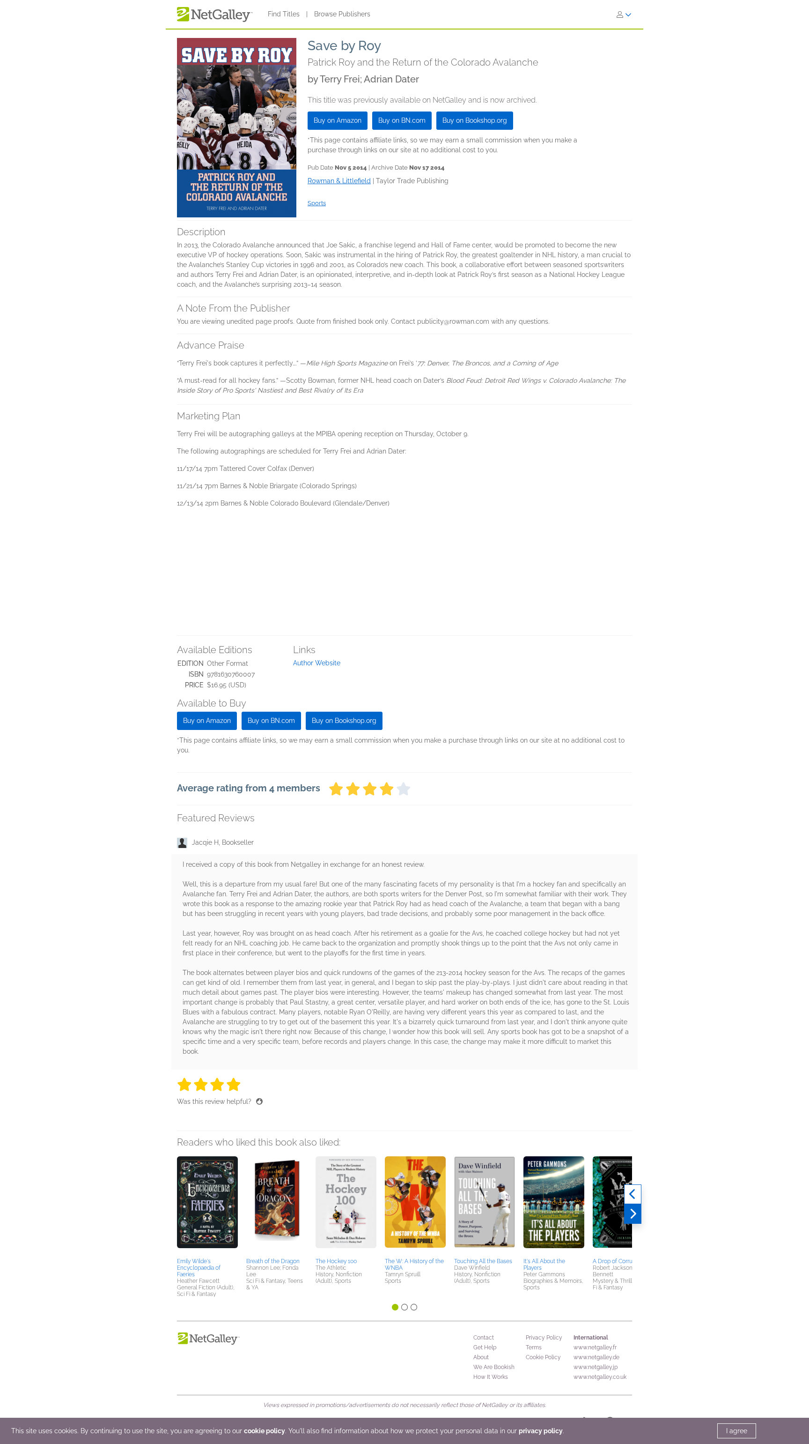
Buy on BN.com (402, 120)
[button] (207, 1205)
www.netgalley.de (596, 1357)
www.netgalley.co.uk (600, 1377)
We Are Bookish (494, 1367)
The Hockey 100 (336, 1261)
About (481, 1357)
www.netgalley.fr (595, 1347)
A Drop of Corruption (619, 1261)
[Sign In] (624, 14)
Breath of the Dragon (273, 1261)
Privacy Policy (544, 1337)
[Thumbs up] (259, 1101)
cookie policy (264, 1431)
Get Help (484, 1347)
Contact (483, 1337)
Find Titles (284, 14)
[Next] (632, 1214)
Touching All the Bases (483, 1261)
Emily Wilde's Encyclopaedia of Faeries (199, 1268)
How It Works (490, 1377)
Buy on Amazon (337, 120)
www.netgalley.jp (596, 1367)
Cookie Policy (543, 1357)
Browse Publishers (342, 14)
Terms (534, 1347)
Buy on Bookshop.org (474, 120)
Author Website (316, 663)
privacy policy (541, 1431)
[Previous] (632, 1194)
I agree (736, 1431)
